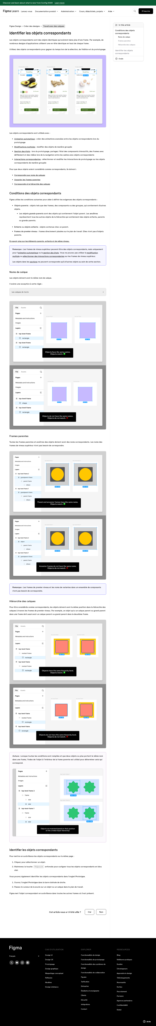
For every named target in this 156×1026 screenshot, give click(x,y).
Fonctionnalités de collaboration (93, 973)
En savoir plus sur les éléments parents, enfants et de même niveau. (39, 241)
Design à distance (51, 987)
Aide (110, 11)
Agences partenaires (124, 1001)
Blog (118, 955)
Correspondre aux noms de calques (29, 175)
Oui (89, 912)
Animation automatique (24, 139)
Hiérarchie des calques (126, 45)
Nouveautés (121, 982)
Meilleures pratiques (124, 960)
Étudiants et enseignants (90, 991)
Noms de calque (124, 37)
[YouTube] (17, 962)
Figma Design (15, 26)
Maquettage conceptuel (54, 973)
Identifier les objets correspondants (124, 51)
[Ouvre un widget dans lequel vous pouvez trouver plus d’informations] (147, 1022)
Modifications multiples (24, 147)
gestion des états (51, 253)
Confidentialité (122, 1005)
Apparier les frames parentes (27, 180)
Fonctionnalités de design (90, 955)
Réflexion (48, 978)
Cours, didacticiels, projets (91, 11)
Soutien (119, 964)
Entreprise (85, 986)
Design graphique (51, 969)
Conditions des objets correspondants (125, 31)
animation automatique (28, 253)
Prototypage (50, 964)
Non (101, 912)
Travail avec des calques (53, 26)
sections (33, 262)
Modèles (48, 982)
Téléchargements (123, 978)
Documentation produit (45, 11)
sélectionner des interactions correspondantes (43, 256)
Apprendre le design (124, 973)
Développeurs (122, 969)
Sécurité (84, 1000)
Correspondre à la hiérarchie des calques (32, 184)
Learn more (59, 3)
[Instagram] (22, 962)
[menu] (24, 956)
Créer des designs (32, 26)
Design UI (49, 955)
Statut (119, 1010)
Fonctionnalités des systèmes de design (93, 966)
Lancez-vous (26, 11)
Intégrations (85, 1004)
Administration (67, 11)
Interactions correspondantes (27, 159)
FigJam (83, 977)
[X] (11, 962)
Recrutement (122, 991)
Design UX (49, 960)
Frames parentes (124, 41)
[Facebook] (27, 962)
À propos (120, 996)
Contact (84, 1009)
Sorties (119, 987)
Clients (83, 995)
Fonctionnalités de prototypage (92, 960)
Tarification (85, 982)
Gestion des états (22, 151)
